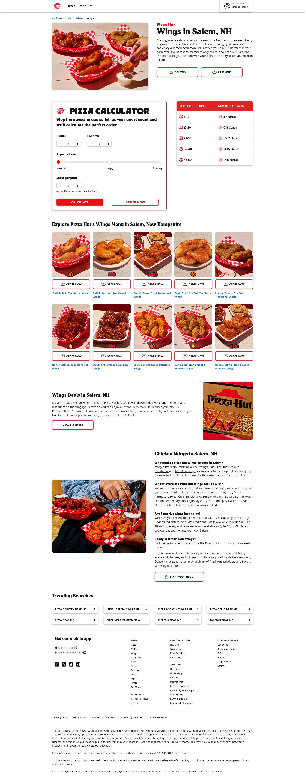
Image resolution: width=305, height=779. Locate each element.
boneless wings (185, 471)
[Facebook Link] (58, 664)
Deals (71, 6)
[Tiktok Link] (72, 664)
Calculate (80, 202)
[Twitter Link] (65, 664)
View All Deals (73, 425)
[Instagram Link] (79, 664)
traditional (162, 471)
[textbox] (123, 409)
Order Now (135, 202)
